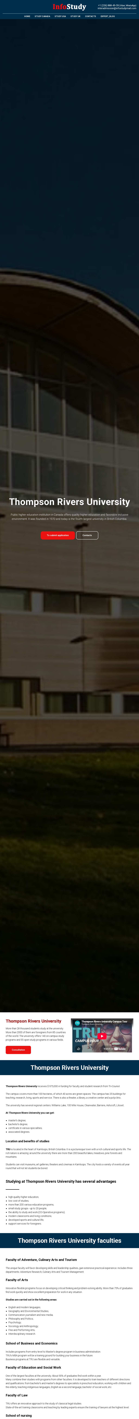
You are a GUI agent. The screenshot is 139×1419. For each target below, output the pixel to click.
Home (27, 16)
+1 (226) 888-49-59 (108, 5)
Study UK (75, 16)
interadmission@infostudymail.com (117, 8)
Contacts (90, 16)
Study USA (60, 16)
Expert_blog (108, 16)
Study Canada (42, 16)
